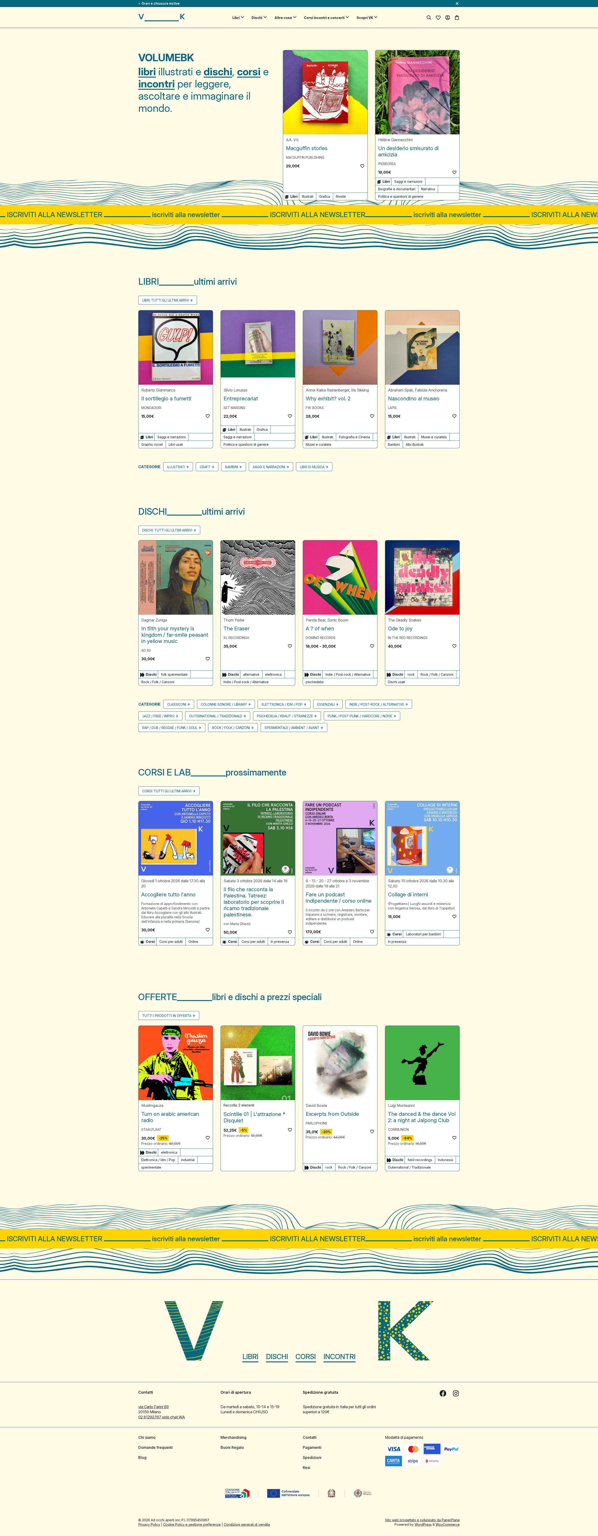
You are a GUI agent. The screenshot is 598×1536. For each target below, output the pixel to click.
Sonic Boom (337, 620)
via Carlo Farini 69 (153, 1406)
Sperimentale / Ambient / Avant (292, 728)
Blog (142, 1457)
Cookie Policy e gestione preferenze (192, 1524)
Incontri (340, 1356)
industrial (188, 1160)
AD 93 (146, 650)
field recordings (420, 1160)
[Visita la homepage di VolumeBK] (161, 17)
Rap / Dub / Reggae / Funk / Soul (169, 728)
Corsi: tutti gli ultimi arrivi (167, 791)
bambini (231, 467)
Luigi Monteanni (401, 1105)
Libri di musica (312, 467)
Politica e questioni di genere (400, 196)
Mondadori (151, 408)
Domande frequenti (155, 1447)
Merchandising (233, 1437)
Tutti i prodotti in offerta (166, 1016)
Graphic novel (152, 444)
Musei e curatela (318, 444)
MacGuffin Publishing (305, 157)
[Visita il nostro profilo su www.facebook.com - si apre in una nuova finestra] (443, 1393)
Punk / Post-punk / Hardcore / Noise (360, 716)
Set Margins (234, 408)
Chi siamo (147, 1437)
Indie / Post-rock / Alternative (246, 682)
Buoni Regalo (232, 1447)
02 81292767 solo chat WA (161, 1417)
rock (411, 674)
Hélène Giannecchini (395, 139)
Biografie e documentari (396, 189)
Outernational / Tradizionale (215, 716)
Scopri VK (365, 18)
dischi (218, 71)
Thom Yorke (234, 620)
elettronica (273, 674)
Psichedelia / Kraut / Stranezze (285, 716)
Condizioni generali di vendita (247, 1524)
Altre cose (283, 18)
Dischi (257, 18)
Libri (236, 18)
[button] (362, 166)
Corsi (305, 1356)
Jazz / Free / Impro (158, 716)
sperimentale (151, 1167)
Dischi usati (396, 682)
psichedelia (315, 682)
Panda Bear (315, 620)
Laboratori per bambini (423, 934)
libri (147, 71)
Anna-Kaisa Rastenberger (327, 390)
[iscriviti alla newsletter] (299, 214)
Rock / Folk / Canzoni (157, 682)
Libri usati (176, 444)
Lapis (392, 408)
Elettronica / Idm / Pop (282, 704)
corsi (248, 71)
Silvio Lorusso (235, 390)
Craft (205, 467)
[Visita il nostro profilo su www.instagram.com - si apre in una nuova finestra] (456, 1393)
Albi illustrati (415, 444)
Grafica (324, 196)
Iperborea (387, 164)
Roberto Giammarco (158, 390)
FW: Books (315, 408)
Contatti (310, 1437)
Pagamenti (312, 1447)
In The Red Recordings (407, 638)
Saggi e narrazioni (408, 181)
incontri (156, 83)
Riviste (341, 196)
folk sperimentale (174, 674)
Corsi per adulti (171, 942)
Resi (306, 1467)
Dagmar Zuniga (154, 620)
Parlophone (316, 1123)
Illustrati (307, 196)
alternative (251, 674)
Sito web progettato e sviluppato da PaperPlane (422, 1520)
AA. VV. (292, 139)
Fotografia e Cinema (354, 437)
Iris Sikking (360, 390)
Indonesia (445, 1160)
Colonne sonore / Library (224, 704)
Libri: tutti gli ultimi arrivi (165, 300)
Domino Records (320, 638)
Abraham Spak (400, 390)
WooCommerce (448, 1524)
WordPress (423, 1524)
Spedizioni (312, 1457)
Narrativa (428, 189)
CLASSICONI (176, 704)
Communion (398, 1129)
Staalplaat (151, 1129)
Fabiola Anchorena (431, 390)
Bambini (394, 444)
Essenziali (326, 704)
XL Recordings (236, 638)
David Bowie (316, 1105)
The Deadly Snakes (404, 620)
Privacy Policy (149, 1524)
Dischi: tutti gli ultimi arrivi (167, 530)
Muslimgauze (152, 1105)
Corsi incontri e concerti (324, 18)
